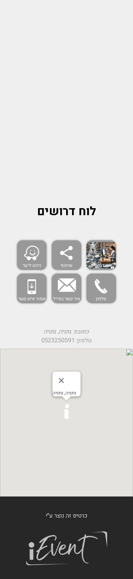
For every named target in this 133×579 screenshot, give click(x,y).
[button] (66, 411)
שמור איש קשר (32, 298)
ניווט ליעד (32, 265)
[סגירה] (61, 380)
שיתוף (66, 265)
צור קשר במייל (66, 298)
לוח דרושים (101, 265)
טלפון (101, 298)
